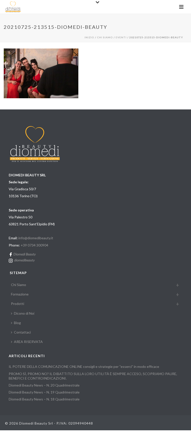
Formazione (20, 294)
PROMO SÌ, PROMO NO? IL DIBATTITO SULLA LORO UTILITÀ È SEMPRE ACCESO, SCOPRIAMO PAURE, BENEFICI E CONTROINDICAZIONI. (93, 376)
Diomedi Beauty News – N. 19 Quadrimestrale (44, 392)
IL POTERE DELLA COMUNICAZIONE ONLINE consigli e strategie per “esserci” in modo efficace (84, 366)
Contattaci (22, 332)
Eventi (121, 37)
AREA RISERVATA (28, 342)
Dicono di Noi (24, 313)
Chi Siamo (105, 37)
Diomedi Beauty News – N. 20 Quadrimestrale (44, 385)
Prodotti (17, 303)
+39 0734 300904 (34, 245)
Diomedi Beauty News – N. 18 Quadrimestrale (44, 399)
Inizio (89, 37)
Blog (17, 323)
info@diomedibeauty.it (35, 238)
